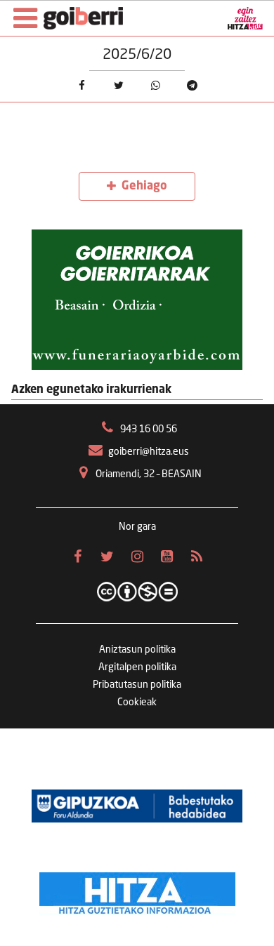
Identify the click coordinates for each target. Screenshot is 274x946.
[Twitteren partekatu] (119, 85)
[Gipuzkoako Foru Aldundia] (137, 806)
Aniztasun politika (137, 650)
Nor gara (137, 527)
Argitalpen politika (137, 667)
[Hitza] (137, 890)
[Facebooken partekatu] (81, 85)
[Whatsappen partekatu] (155, 85)
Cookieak (137, 702)
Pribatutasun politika (137, 685)
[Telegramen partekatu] (192, 85)
